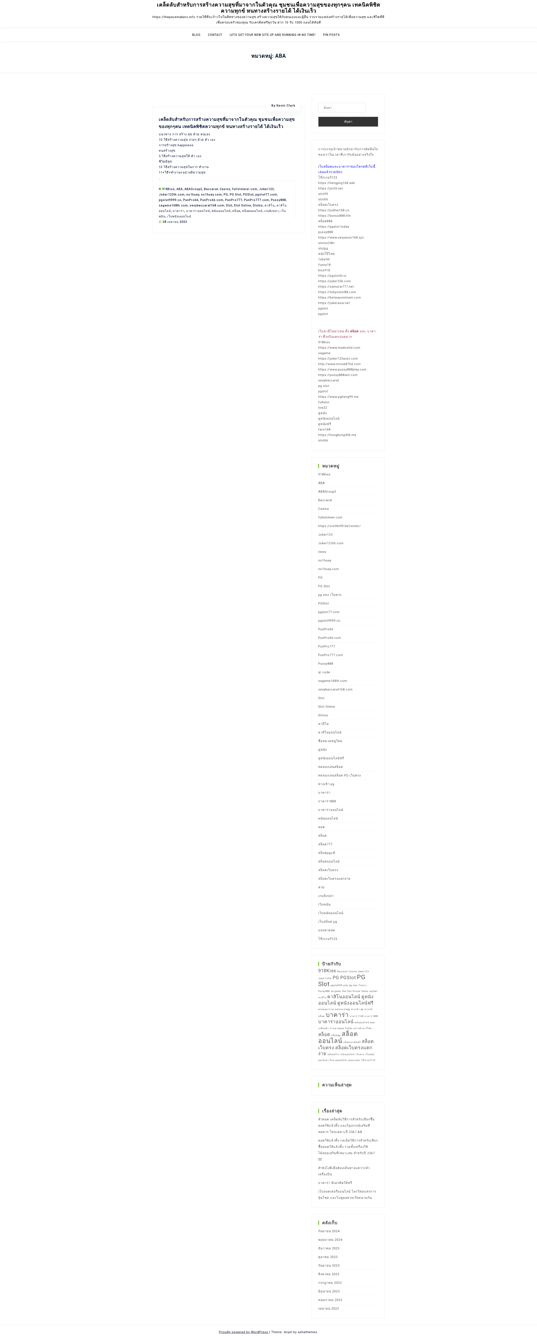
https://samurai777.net (336, 286)
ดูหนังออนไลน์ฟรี (331, 758)
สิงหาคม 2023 (328, 1274)
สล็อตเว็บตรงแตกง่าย (334, 879)
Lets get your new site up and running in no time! (273, 35)
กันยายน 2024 (329, 1231)
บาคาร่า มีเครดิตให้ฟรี (335, 1183)
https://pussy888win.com (338, 375)
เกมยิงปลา (271, 211)
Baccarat (211, 189)
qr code (324, 672)
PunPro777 (233, 200)
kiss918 (324, 270)
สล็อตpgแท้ (326, 853)
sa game (336, 991)
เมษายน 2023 (328, 1308)
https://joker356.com (334, 281)
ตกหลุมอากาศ (326, 1009)
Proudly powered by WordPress (244, 1332)
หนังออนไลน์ (348, 1054)
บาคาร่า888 (327, 801)
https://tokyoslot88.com (337, 292)
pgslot (323, 308)
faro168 (324, 429)
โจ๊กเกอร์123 (327, 177)
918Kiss (168, 189)
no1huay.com (211, 194)
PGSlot (248, 194)
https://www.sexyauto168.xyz (341, 237)
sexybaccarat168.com (207, 205)
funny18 (324, 265)
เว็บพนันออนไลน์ (179, 216)
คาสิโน (270, 205)
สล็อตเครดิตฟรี (352, 1042)
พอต (321, 827)
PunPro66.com (211, 200)
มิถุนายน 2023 (329, 1291)
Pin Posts (331, 35)
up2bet (373, 991)
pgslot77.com (266, 194)
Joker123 (266, 189)
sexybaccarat (328, 380)
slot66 (323, 199)
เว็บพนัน (324, 904)
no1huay (192, 194)
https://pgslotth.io (332, 276)
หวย (321, 887)
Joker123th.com (172, 194)
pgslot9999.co (170, 200)
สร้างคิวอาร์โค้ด (363, 1028)
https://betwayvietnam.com (339, 297)
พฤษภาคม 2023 (330, 1300)
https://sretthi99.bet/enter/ (339, 526)
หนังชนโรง (333, 1054)
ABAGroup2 (193, 189)
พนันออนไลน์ (221, 211)
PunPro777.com (256, 200)
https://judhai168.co (333, 210)
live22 (322, 408)
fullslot (323, 402)
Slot (229, 205)
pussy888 (325, 232)
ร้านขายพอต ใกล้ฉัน (341, 1028)
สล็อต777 (325, 844)
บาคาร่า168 (356, 1016)
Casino (225, 189)
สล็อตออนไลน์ (252, 211)
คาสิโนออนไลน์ (329, 732)
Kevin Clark (285, 105)
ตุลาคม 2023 (328, 1257)
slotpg (323, 248)
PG (226, 194)
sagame (324, 353)
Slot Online (242, 205)
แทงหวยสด (326, 930)
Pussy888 (278, 200)
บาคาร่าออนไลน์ (198, 211)
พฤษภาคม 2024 (330, 1240)
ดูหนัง (322, 413)
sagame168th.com (173, 205)
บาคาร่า (178, 211)
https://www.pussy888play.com (342, 369)
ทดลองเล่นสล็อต (330, 767)
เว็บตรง (360, 1054)
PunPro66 (190, 200)
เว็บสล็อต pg (327, 922)
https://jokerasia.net (334, 303)
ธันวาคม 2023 (329, 1248)
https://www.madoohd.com (339, 348)
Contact (215, 35)
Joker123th (325, 978)
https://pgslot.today (333, 226)
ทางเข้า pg (326, 784)
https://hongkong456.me (337, 435)
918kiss (324, 342)
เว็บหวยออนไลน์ (337, 1060)
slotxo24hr (326, 243)
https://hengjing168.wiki (336, 183)
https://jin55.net (330, 188)
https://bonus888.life (334, 216)
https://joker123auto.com (338, 358)
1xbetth (324, 259)
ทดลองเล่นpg (342, 1009)
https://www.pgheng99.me (338, 397)
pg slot (323, 386)
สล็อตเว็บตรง (328, 205)
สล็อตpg (336, 1035)
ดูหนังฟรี (324, 424)
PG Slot (235, 194)
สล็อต (236, 211)
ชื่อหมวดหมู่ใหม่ (330, 741)
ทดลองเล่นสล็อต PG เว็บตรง (339, 775)
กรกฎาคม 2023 (330, 1283)
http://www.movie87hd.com (339, 364)
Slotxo (258, 205)
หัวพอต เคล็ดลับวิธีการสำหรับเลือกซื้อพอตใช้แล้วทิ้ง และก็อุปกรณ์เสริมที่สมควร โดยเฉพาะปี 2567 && (346, 1125)
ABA (179, 189)
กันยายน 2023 (329, 1265)
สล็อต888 (325, 221)
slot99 (323, 194)
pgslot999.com (339, 985)
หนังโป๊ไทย (326, 254)
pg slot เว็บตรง (329, 595)
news (322, 552)
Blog (196, 35)
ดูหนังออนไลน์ (329, 418)
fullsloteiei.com (244, 189)
